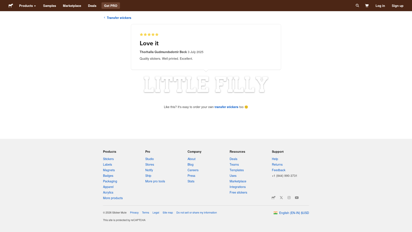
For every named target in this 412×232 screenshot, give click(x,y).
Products (26, 5)
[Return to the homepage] (11, 5)
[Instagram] (289, 197)
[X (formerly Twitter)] (281, 197)
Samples (49, 5)
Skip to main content (3, 3)
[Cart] (367, 5)
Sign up (397, 5)
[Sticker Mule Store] (273, 197)
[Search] (357, 5)
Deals (92, 5)
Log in (380, 5)
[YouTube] (296, 197)
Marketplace (72, 5)
